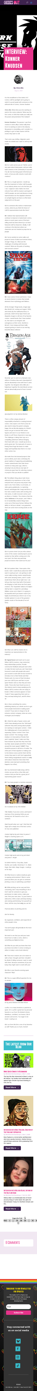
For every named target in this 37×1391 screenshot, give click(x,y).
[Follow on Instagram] (17, 1357)
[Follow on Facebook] (17, 1348)
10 (17, 1220)
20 (21, 1220)
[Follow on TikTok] (17, 1365)
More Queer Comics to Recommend (15, 1072)
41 (32, 1220)
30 (25, 1220)
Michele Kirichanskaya (13, 1074)
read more (11, 1087)
